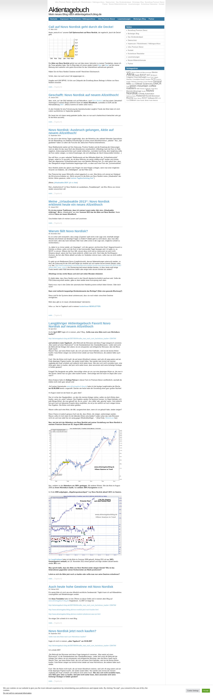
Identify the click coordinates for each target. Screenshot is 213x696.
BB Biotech (154, 75)
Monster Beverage (133, 91)
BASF (143, 75)
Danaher (148, 79)
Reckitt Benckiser (152, 96)
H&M (137, 88)
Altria (130, 74)
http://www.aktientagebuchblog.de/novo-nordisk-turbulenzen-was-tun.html (74, 614)
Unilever (132, 100)
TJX (127, 100)
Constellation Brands (139, 79)
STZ (159, 98)
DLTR (153, 79)
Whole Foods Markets (151, 100)
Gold (127, 86)
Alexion (155, 72)
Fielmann (133, 81)
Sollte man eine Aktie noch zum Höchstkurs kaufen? (67, 637)
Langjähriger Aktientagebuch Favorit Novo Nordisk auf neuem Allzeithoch (79, 325)
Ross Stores (137, 98)
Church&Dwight (139, 77)
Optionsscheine (131, 96)
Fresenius (140, 81)
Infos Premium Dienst (63, 2)
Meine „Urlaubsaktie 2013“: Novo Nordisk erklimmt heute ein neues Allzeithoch (79, 203)
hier (99, 65)
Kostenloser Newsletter (149, 4)
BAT (148, 75)
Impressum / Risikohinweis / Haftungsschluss (88, 2)
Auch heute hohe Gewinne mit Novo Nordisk (81, 586)
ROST (144, 98)
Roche (129, 98)
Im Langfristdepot (56, 559)
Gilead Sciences (144, 83)
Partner (105, 4)
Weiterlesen (109, 418)
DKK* (62, 105)
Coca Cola (150, 77)
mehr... (51, 87)
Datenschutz (110, 2)
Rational (140, 95)
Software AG (153, 98)
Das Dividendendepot (123, 2)
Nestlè (144, 91)
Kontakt (161, 4)
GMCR (157, 83)
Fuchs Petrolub (148, 81)
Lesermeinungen (134, 4)
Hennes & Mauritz (145, 88)
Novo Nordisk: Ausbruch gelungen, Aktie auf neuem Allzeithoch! (81, 131)
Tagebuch (57, 87)
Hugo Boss (154, 88)
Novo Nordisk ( (97, 101)
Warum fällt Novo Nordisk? (68, 231)
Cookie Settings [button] (193, 691)
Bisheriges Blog (138, 2)
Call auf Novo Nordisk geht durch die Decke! (81, 27)
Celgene (129, 77)
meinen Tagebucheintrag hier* (82, 178)
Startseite (53, 19)
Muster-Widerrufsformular (118, 4)
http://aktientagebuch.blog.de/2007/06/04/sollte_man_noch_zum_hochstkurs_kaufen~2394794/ (82, 338)
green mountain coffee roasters (141, 87)
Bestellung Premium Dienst (154, 2)
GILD (133, 84)
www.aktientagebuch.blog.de (77, 386)
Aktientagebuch (69, 9)
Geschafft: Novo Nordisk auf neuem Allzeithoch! (84, 95)
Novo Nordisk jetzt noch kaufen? (72, 631)
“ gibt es (65, 183)
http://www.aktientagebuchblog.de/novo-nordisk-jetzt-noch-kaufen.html (73, 610)
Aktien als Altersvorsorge (143, 72)
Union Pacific (140, 100)
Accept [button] (205, 691)
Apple (137, 75)
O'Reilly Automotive (146, 94)
